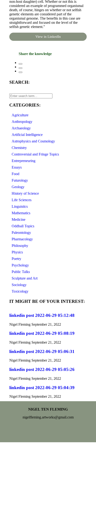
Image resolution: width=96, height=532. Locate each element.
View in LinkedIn (48, 36)
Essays (17, 167)
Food (15, 174)
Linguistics (20, 206)
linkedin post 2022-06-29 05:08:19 (42, 333)
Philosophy (20, 246)
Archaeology (21, 128)
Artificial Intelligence (27, 135)
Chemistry (19, 148)
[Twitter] (48, 430)
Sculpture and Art (25, 278)
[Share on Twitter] (20, 68)
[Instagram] (34, 430)
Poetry (16, 259)
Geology (18, 187)
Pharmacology (22, 239)
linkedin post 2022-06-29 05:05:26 (42, 369)
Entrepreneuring (23, 161)
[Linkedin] (62, 430)
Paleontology (21, 233)
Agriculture (20, 115)
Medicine (18, 219)
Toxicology (20, 291)
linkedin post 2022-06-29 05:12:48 (42, 315)
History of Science (25, 193)
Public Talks (21, 272)
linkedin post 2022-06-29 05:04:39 (42, 387)
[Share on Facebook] (20, 64)
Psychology (20, 265)
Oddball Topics (23, 226)
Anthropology (22, 122)
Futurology (20, 180)
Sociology (19, 285)
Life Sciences (21, 200)
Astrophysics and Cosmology (33, 141)
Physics (17, 252)
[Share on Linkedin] (20, 72)
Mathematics (21, 213)
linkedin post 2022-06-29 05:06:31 (42, 351)
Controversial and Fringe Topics (35, 154)
